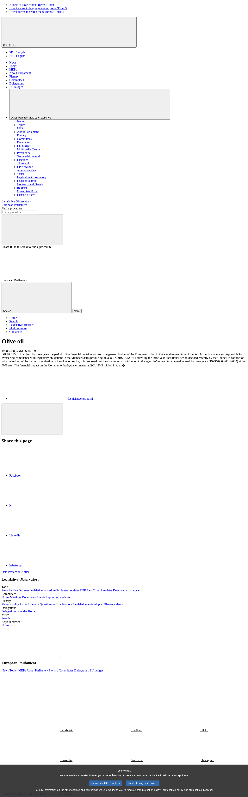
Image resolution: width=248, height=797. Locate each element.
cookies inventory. (203, 789)
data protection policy (149, 789)
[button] (60, 655)
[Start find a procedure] (32, 229)
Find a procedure (12, 208)
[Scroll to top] (32, 419)
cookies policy (175, 789)
